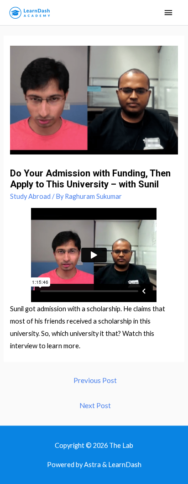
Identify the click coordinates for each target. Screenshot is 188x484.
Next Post (95, 405)
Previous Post (95, 380)
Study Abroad (30, 196)
